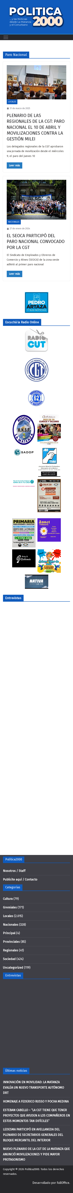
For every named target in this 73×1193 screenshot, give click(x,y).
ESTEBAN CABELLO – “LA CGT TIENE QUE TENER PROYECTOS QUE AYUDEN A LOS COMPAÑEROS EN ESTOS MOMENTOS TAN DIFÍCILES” (36, 1115)
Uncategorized (13, 967)
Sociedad (9, 959)
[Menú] (6, 37)
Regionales (10, 950)
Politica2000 (32, 1169)
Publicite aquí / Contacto (20, 879)
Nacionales (13, 222)
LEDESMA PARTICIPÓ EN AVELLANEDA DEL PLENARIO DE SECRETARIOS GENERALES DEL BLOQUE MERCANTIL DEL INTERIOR (33, 1135)
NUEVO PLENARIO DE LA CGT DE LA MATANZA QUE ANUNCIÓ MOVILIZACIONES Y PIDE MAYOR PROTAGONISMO (36, 1154)
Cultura (8, 899)
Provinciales (11, 941)
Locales (12, 102)
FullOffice (63, 1183)
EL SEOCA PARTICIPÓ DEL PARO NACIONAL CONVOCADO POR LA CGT (36, 241)
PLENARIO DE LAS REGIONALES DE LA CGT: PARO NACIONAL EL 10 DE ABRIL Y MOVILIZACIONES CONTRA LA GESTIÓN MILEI (36, 127)
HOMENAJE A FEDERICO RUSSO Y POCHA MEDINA (36, 1101)
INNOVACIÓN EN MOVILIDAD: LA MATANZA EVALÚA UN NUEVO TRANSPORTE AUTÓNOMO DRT (33, 1087)
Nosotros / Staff (14, 871)
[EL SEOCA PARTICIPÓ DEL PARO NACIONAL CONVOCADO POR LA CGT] (36, 200)
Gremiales (10, 907)
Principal (9, 933)
